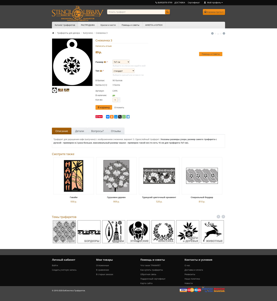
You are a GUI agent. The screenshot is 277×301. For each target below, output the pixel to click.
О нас (187, 265)
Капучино (88, 33)
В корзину (104, 107)
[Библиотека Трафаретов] (77, 13)
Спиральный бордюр (202, 197)
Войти (55, 265)
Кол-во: (99, 99)
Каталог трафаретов (65, 25)
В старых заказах (104, 274)
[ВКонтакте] (108, 116)
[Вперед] (224, 33)
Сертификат (194, 2)
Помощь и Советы (211, 54)
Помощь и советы (130, 25)
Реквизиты (190, 274)
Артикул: (100, 90)
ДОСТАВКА (179, 2)
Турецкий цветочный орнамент (159, 197)
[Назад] (212, 33)
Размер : (101, 62)
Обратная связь (148, 274)
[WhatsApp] (124, 116)
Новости (189, 283)
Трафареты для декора (68, 33)
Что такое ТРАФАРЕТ (150, 265)
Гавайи (73, 197)
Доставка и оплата (194, 269)
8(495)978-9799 (164, 2)
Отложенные (102, 265)
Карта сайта (146, 283)
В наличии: (101, 95)
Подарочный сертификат (152, 278)
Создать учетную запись (64, 269)
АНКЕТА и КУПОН (153, 25)
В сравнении (102, 269)
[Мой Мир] (116, 116)
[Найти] (167, 12)
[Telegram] (128, 116)
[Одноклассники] (112, 116)
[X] (120, 116)
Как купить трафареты (151, 269)
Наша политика (192, 278)
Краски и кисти (108, 25)
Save (100, 116)
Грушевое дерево (116, 197)
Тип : (99, 70)
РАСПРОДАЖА (88, 25)
